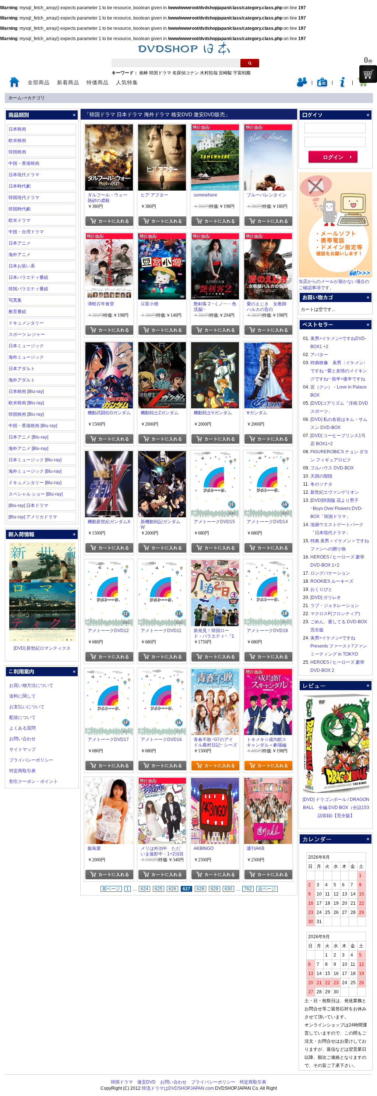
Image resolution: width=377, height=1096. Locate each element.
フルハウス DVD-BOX (332, 468)
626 (172, 888)
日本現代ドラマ (23, 174)
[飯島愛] (109, 781)
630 (228, 888)
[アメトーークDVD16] (162, 672)
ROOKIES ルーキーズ (331, 581)
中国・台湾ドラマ (26, 231)
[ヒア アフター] (162, 128)
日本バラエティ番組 (28, 277)
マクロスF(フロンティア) (335, 613)
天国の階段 (321, 476)
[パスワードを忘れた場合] (342, 86)
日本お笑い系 (21, 266)
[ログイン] (301, 86)
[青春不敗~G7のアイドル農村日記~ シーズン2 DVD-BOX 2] (215, 672)
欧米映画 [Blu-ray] (26, 402)
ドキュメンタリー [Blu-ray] (34, 482)
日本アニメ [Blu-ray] (28, 437)
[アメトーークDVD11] (162, 564)
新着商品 (68, 82)
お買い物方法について (31, 685)
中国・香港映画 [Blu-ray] (32, 425)
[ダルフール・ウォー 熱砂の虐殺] (109, 128)
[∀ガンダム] (268, 346)
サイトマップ (22, 749)
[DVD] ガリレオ (325, 597)
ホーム (15, 97)
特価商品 (98, 82)
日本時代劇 (19, 186)
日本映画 (17, 129)
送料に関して (22, 696)
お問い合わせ (22, 738)
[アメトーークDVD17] (109, 672)
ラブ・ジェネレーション (334, 605)
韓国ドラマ (160, 72)
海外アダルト (21, 380)
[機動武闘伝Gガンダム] (109, 346)
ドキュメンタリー (26, 323)
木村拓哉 (209, 72)
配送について (22, 717)
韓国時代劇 (19, 209)
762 (248, 888)
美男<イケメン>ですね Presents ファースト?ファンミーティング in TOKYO (338, 646)
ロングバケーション (330, 573)
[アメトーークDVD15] (215, 455)
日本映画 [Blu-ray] (26, 391)
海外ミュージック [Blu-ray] (34, 471)
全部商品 (39, 82)
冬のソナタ (321, 484)
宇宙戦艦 (242, 72)
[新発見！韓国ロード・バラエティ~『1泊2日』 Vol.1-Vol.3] (215, 564)
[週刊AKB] (268, 781)
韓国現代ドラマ (23, 197)
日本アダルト (21, 368)
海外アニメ (19, 254)
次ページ (267, 888)
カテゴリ (36, 97)
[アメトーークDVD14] (268, 455)
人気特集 (127, 82)
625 (158, 888)
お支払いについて (27, 706)
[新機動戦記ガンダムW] (162, 455)
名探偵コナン (185, 72)
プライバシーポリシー (31, 760)
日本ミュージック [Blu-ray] (34, 459)
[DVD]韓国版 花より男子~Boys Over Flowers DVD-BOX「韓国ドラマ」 (336, 508)
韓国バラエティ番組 (28, 288)
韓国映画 (17, 152)
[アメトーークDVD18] (268, 564)
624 (144, 888)
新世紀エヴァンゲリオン (334, 492)
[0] (368, 74)
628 (200, 888)
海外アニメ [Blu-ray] (28, 448)
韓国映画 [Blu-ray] (26, 414)
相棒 (143, 72)
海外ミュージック (26, 357)
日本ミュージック (26, 345)
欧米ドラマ (19, 220)
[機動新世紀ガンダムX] (109, 455)
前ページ (111, 888)
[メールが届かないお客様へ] (335, 276)
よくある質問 (22, 728)
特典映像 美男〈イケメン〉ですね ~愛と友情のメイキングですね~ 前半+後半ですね (339, 371)
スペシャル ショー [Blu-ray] (35, 494)
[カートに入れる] (109, 221)
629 (214, 888)
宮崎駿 (225, 72)
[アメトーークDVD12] (109, 564)
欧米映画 (17, 140)
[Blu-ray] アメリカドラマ (32, 516)
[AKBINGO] (215, 781)
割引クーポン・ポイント (33, 781)
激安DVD (146, 1082)
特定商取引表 (22, 770)
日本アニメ (19, 243)
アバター (319, 354)
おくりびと (321, 589)
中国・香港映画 (23, 163)
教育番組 (17, 311)
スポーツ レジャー (26, 334)
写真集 (15, 300)
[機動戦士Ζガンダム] (162, 346)
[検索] (249, 63)
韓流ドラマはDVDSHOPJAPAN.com (178, 1088)
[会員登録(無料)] (322, 86)
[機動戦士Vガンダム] (215, 346)
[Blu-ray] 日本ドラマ (28, 505)
